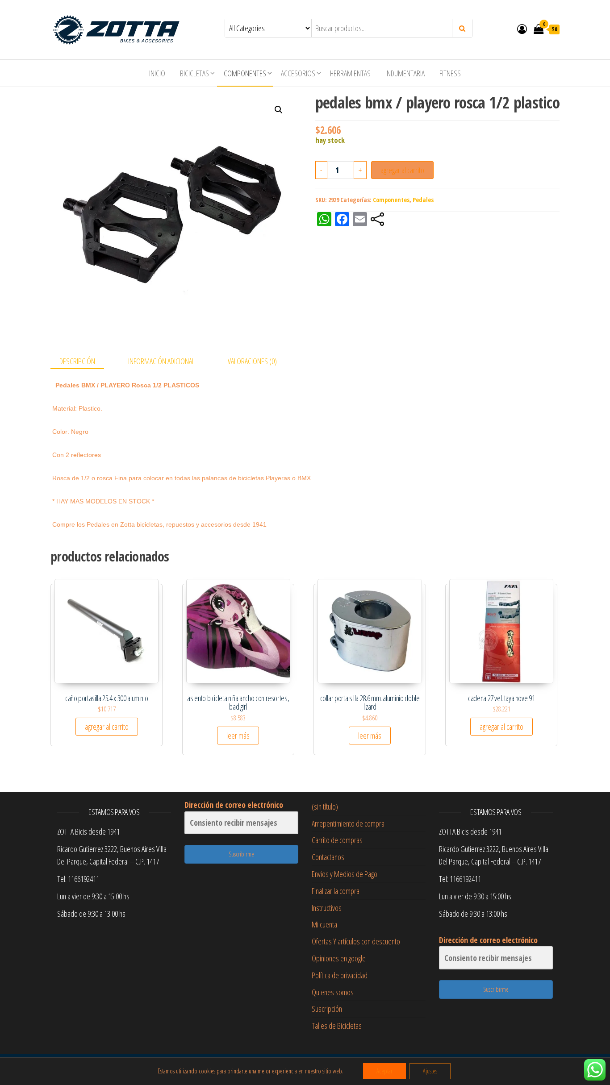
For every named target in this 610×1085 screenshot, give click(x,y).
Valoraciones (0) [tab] (252, 361)
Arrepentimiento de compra (348, 823)
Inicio (157, 73)
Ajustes (430, 1071)
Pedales (423, 199)
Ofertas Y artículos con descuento (356, 941)
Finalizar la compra (335, 890)
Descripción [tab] (77, 361)
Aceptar (384, 1071)
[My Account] (522, 28)
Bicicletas (194, 73)
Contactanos (328, 857)
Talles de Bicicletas (337, 1025)
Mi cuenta (324, 924)
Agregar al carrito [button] (107, 726)
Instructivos (327, 907)
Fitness (450, 73)
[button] (279, 110)
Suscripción (327, 1008)
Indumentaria (405, 73)
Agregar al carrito (402, 170)
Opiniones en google (339, 958)
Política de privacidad (340, 975)
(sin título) (325, 806)
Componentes (245, 73)
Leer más (238, 735)
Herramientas (350, 73)
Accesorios (298, 73)
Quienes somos (333, 992)
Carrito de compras (337, 840)
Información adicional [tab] (161, 361)
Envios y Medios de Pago (344, 874)
